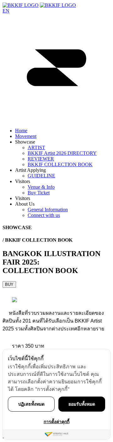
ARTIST (36, 147)
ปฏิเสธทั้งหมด (31, 404)
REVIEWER (41, 158)
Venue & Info (41, 187)
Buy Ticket (39, 192)
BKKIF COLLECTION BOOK (60, 164)
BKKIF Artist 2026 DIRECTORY (62, 153)
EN (6, 10)
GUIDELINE (41, 175)
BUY (9, 284)
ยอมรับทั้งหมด (81, 404)
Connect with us (44, 215)
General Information (48, 209)
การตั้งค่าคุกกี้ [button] (56, 421)
